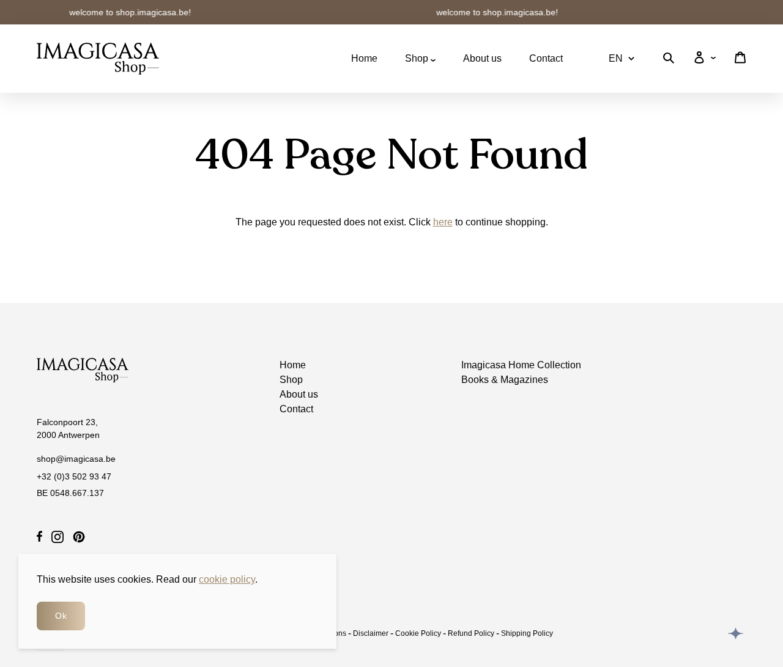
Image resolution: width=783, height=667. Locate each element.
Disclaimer (370, 633)
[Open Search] (668, 60)
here (443, 222)
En (616, 58)
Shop (418, 58)
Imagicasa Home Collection (521, 365)
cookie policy (227, 579)
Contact (546, 58)
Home (364, 58)
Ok (61, 616)
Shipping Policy (527, 633)
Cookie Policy (418, 633)
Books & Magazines (504, 379)
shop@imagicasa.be (76, 458)
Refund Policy (471, 633)
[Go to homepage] (98, 59)
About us (482, 58)
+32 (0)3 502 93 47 (74, 476)
